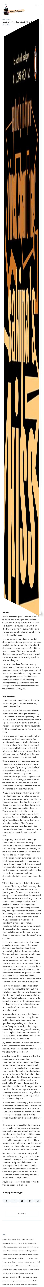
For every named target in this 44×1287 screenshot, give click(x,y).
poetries (26, 1262)
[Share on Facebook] (14, 1201)
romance (15, 1255)
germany (14, 1258)
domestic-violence (12, 1247)
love (10, 1270)
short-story (14, 1243)
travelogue (5, 1285)
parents (36, 1266)
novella (15, 1270)
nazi (9, 1258)
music (31, 1270)
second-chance (12, 1262)
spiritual (23, 1266)
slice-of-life (11, 1266)
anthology (5, 1270)
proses (4, 1266)
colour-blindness (33, 1281)
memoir (36, 1270)
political (4, 1258)
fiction (19, 1239)
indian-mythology (19, 1273)
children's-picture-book (26, 1247)
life (26, 1285)
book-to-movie (32, 1243)
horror (10, 1255)
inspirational (6, 1243)
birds (10, 1281)
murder (4, 1255)
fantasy (32, 1262)
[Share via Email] (38, 1201)
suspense (21, 1251)
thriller (4, 1247)
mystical (37, 1262)
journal (35, 1277)
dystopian (35, 1255)
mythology (5, 1273)
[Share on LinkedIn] (22, 1201)
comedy (36, 1247)
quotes (20, 1270)
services (4, 1239)
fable (23, 1239)
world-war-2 (21, 1258)
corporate (17, 1285)
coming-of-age (27, 1277)
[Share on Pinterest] (30, 1201)
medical (14, 1251)
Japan (11, 1285)
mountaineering (32, 1285)
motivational (29, 1239)
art (20, 1281)
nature (30, 1255)
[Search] (36, 5)
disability (25, 1270)
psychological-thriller (31, 1251)
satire (26, 1273)
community (5, 1277)
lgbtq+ (20, 1277)
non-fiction (30, 1266)
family (25, 1243)
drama (20, 1243)
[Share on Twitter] (6, 1201)
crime (35, 1258)
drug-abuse (29, 1258)
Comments (22, 1213)
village (31, 1273)
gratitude (15, 1281)
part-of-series (23, 1255)
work (22, 1285)
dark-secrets (13, 1277)
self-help (17, 1266)
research (5, 1281)
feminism (24, 1281)
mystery (20, 1262)
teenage (4, 1262)
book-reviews (6, 19)
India (11, 1273)
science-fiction (6, 1251)
